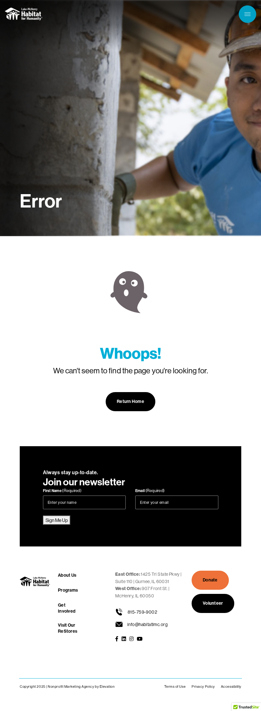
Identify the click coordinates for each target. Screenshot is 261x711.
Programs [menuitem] (68, 590)
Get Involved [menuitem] (66, 608)
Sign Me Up (57, 520)
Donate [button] (210, 580)
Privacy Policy (203, 687)
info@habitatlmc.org (147, 624)
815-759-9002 (142, 612)
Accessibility (231, 687)
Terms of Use (175, 687)
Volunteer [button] (213, 603)
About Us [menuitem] (67, 575)
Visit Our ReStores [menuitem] (67, 628)
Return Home (130, 401)
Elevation (107, 686)
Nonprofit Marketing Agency (71, 686)
